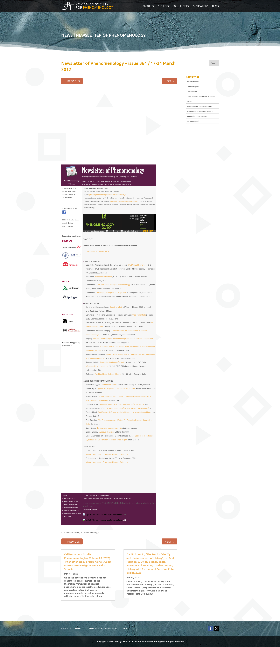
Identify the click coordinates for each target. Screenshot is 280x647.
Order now (124, 454)
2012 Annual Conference (137, 265)
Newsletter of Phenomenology (199, 106)
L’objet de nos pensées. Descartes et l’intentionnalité (128, 408)
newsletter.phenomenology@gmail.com (124, 201)
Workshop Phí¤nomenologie (97, 366)
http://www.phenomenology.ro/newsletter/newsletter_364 (107, 195)
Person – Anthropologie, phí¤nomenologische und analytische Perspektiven (123, 339)
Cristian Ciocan (74, 220)
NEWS (215, 6)
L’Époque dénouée (106, 432)
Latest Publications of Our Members (201, 96)
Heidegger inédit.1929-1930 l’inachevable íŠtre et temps (121, 404)
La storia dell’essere (109, 385)
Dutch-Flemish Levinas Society (98, 251)
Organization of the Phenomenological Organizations (69, 194)
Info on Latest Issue (93, 454)
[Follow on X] (216, 628)
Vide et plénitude (139, 315)
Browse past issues (110, 454)
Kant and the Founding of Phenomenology (113, 285)
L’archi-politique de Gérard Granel (107, 374)
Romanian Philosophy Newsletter (200, 111)
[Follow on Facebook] (210, 628)
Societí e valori (116, 307)
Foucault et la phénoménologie (112, 362)
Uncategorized (192, 121)
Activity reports (193, 81)
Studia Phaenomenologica (197, 116)
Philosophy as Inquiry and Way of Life (111, 293)
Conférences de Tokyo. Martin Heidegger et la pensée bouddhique (124, 412)
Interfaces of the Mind (103, 277)
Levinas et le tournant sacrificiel (109, 428)
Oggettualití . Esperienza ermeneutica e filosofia (116, 389)
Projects (163, 6)
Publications (200, 6)
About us (148, 6)
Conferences (181, 6)
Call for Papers (193, 86)
